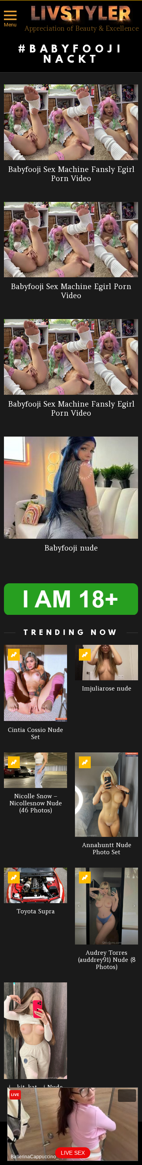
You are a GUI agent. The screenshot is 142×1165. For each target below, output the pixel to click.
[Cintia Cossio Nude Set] (35, 683)
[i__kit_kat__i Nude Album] (35, 1030)
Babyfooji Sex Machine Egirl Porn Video (71, 291)
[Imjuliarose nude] (106, 662)
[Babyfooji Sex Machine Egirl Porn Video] (71, 239)
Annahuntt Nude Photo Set (106, 848)
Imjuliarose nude (106, 688)
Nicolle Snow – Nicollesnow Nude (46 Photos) (35, 803)
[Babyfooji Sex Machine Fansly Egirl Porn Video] (71, 122)
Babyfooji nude (71, 548)
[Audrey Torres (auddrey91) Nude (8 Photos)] (106, 906)
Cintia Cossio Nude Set (35, 733)
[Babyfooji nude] (71, 488)
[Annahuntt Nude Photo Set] (106, 794)
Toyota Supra (36, 911)
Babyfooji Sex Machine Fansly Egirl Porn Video (71, 173)
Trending (14, 655)
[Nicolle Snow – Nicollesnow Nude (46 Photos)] (35, 770)
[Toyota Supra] (35, 885)
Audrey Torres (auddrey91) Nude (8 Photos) (107, 960)
